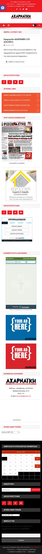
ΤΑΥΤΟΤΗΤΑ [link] (10, 4)
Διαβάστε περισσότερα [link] (16, 61)
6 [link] (37, 458)
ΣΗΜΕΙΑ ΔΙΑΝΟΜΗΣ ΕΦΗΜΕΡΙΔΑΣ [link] (26, 4)
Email (3, 532)
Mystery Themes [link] (34, 547)
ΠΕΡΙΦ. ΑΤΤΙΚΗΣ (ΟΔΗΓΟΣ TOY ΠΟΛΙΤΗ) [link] (17, 100)
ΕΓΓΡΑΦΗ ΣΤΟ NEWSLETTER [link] (16, 6)
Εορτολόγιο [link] (17, 420)
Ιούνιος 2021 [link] (21, 452)
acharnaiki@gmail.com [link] (23, 396)
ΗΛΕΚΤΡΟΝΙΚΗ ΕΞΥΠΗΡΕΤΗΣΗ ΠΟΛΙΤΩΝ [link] (17, 105)
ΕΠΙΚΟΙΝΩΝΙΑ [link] (30, 6)
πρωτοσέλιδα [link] (13, 163)
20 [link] (37, 466)
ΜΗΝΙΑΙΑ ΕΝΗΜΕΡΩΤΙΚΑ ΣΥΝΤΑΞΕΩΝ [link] (15, 110)
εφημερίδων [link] (22, 163)
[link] (2, 7)
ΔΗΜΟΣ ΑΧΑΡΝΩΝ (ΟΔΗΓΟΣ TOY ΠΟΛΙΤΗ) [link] (17, 95)
